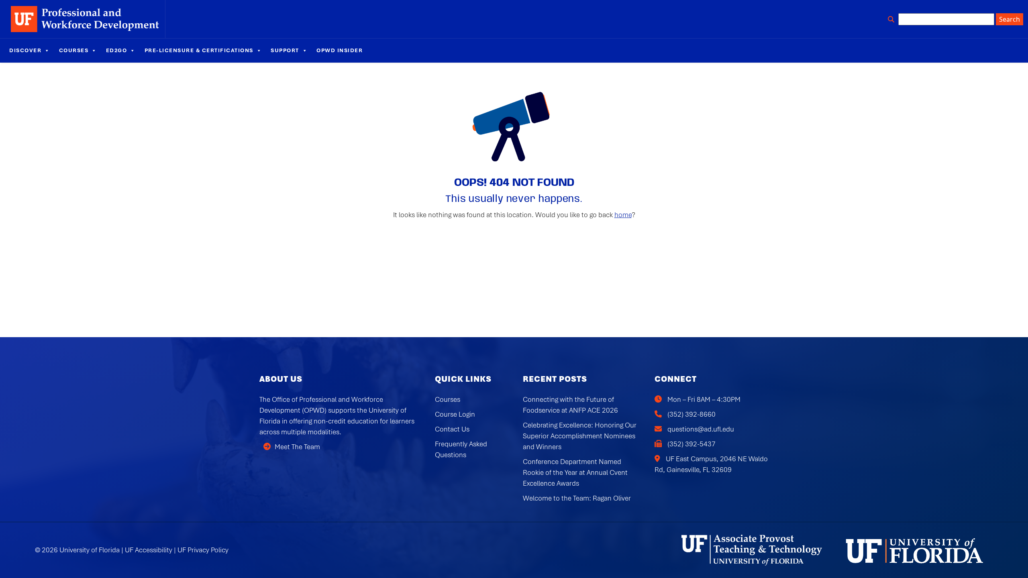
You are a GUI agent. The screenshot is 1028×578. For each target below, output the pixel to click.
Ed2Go (116, 50)
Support (285, 50)
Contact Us (452, 429)
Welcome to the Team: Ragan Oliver (577, 498)
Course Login (455, 414)
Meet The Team (297, 446)
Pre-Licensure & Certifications (199, 50)
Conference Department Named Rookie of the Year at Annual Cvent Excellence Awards (575, 472)
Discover (25, 50)
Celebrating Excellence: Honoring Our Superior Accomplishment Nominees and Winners (579, 436)
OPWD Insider (339, 50)
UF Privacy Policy (202, 549)
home (623, 214)
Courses (74, 50)
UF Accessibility (148, 549)
